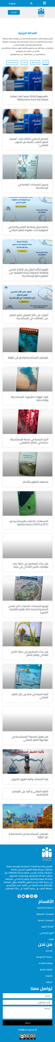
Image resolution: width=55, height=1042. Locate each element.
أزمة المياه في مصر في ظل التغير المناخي (30, 696)
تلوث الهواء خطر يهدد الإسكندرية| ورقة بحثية (29, 398)
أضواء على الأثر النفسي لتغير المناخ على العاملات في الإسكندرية (28, 317)
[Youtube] (23, 896)
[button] (31, 3)
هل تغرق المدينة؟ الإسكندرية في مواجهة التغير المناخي (29, 738)
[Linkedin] (19, 896)
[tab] (45, 62)
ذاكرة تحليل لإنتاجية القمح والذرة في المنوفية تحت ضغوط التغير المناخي (28, 228)
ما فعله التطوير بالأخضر (35, 481)
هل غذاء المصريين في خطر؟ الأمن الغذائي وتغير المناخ (29, 653)
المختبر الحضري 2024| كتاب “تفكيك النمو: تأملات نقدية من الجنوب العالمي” (28, 142)
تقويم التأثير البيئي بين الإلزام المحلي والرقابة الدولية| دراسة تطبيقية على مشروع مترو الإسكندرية (28, 272)
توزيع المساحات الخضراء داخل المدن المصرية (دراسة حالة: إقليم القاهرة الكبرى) (28, 609)
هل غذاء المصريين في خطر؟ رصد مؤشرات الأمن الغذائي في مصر (30, 565)
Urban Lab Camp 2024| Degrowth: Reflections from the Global (29, 98)
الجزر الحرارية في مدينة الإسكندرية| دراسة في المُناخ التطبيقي (29, 441)
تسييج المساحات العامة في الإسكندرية (33, 186)
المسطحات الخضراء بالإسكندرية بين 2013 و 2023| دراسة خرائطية (28, 523)
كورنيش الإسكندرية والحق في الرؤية (28, 357)
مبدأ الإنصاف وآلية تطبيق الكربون (29, 779)
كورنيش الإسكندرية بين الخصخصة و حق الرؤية (28, 835)
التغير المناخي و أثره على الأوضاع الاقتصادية (30, 793)
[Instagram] (36, 896)
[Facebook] (31, 896)
